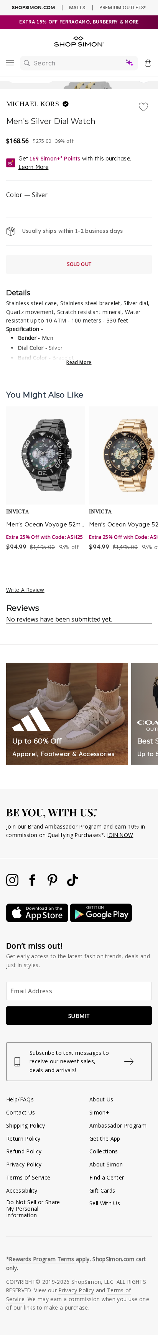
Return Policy (23, 1138)
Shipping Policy (25, 1125)
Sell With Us (104, 1203)
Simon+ (99, 1112)
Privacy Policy (24, 1164)
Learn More (33, 167)
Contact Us (20, 1112)
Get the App (104, 1138)
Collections (103, 1151)
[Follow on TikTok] (72, 884)
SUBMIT (79, 1015)
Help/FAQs (20, 1099)
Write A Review (25, 589)
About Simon (106, 1164)
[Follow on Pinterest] (53, 884)
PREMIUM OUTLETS (122, 7)
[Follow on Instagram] (13, 884)
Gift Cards (102, 1190)
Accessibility (21, 1190)
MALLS (77, 7)
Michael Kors (33, 104)
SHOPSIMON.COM (33, 7)
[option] (45, 479)
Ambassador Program (117, 1125)
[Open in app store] (38, 920)
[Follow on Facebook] (33, 884)
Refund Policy (23, 1151)
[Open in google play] (101, 920)
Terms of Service (28, 1177)
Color (27, 194)
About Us (101, 1099)
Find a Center (106, 1177)
